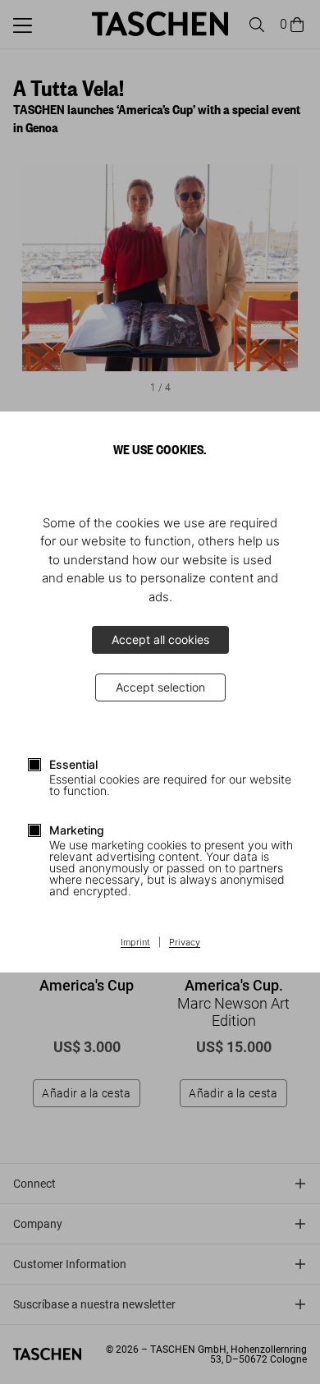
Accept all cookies (160, 639)
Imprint (135, 943)
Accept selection (160, 687)
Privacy (184, 943)
